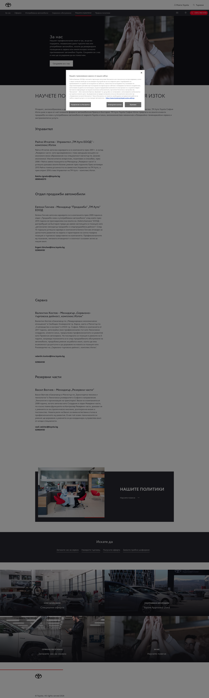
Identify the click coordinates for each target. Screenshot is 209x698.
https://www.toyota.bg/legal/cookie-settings (120, 98)
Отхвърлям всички (115, 105)
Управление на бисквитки (80, 105)
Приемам (133, 105)
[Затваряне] (141, 72)
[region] (105, 90)
